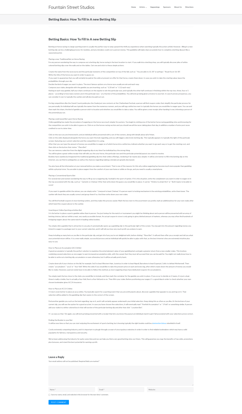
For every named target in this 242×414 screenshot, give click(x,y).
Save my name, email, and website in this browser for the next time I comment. (80, 395)
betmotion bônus (159, 323)
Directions (189, 7)
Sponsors (167, 7)
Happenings (155, 7)
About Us (178, 7)
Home (133, 7)
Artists (142, 7)
